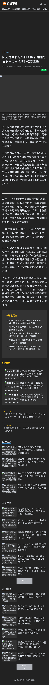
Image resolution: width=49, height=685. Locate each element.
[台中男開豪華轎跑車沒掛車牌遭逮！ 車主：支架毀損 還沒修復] (12, 398)
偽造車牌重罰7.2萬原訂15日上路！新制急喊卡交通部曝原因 (32, 476)
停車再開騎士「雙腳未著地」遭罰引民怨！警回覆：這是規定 (32, 570)
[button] (45, 3)
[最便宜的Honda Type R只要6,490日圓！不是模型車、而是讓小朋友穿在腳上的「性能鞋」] (9, 645)
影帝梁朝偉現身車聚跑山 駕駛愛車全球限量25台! (32, 631)
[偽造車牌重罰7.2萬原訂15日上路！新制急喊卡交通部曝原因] (9, 476)
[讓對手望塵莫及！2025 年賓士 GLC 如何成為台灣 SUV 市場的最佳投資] (9, 535)
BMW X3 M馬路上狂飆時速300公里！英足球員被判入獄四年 (25, 321)
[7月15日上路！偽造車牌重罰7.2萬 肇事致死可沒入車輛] (9, 488)
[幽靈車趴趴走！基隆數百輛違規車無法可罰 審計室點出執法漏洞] (12, 386)
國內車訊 (6, 9)
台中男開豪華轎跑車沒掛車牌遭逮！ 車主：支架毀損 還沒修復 (31, 397)
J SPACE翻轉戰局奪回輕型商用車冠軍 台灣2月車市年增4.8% (31, 559)
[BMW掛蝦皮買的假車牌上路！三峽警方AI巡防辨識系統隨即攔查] (12, 374)
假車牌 (6, 52)
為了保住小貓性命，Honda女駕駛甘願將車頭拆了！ (25, 328)
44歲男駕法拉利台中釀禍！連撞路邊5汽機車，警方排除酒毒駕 (25, 334)
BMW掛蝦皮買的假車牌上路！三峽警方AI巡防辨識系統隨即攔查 (31, 373)
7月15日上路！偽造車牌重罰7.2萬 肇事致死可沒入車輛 (32, 486)
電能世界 (36, 9)
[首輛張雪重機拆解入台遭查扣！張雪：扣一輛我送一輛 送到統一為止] (9, 621)
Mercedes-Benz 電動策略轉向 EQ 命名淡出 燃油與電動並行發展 (32, 547)
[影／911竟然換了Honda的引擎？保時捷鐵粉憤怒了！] (9, 523)
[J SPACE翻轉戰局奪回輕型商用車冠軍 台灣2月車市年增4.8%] (9, 559)
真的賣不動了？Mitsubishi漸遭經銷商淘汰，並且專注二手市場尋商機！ (31, 511)
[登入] (41, 3)
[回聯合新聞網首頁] (4, 3)
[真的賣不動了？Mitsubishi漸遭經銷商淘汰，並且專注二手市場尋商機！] (9, 512)
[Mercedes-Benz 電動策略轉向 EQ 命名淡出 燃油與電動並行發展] (9, 547)
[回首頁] (12, 3)
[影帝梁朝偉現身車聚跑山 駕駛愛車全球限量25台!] (9, 633)
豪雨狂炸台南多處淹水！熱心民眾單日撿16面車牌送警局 (31, 656)
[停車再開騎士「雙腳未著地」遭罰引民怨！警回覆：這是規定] (9, 571)
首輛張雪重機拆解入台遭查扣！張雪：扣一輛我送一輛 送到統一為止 (25, 348)
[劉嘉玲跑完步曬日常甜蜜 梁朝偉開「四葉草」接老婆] (9, 597)
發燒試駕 (16, 9)
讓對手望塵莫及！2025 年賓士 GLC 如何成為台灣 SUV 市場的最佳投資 (32, 535)
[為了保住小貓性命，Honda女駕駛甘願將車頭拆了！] (9, 609)
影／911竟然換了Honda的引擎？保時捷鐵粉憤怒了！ (32, 522)
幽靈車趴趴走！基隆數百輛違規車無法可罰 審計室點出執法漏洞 (31, 385)
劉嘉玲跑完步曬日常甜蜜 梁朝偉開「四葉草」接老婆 (25, 341)
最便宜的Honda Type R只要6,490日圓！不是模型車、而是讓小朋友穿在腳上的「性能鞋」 (32, 644)
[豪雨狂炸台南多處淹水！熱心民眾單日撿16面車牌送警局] (9, 656)
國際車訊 (26, 9)
